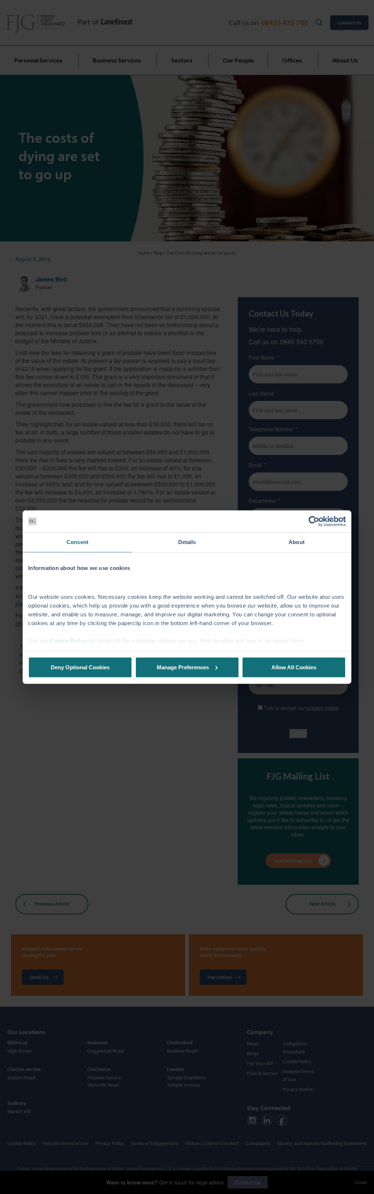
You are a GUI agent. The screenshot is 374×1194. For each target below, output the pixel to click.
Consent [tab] (77, 542)
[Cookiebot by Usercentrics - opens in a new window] (314, 521)
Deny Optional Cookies (80, 667)
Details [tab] (187, 542)
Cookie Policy (68, 641)
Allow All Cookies (293, 667)
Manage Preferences (183, 667)
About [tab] (297, 542)
